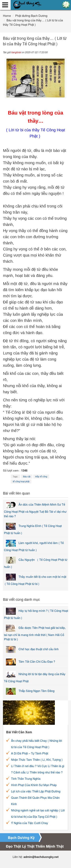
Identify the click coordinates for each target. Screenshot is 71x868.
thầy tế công (41, 476)
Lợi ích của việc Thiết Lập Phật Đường (35, 791)
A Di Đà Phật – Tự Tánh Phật (29, 753)
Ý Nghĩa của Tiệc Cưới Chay (29, 823)
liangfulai (16, 52)
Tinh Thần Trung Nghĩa (25, 778)
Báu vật (26, 476)
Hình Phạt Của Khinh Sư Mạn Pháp (34, 785)
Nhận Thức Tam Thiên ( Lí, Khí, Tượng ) (37, 759)
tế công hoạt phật (21, 481)
